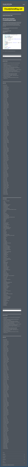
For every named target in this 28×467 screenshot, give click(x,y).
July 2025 (4, 91)
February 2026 (5, 341)
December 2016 (5, 167)
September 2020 (5, 134)
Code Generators (5, 215)
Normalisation (5, 252)
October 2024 (5, 97)
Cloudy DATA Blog (7, 4)
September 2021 (5, 125)
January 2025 (5, 95)
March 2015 (5, 181)
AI (3, 201)
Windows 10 (5, 302)
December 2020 (5, 386)
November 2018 (5, 404)
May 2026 (4, 340)
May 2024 (4, 100)
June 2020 (4, 136)
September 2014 (5, 187)
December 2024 (5, 96)
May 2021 (4, 382)
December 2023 (5, 358)
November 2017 (5, 157)
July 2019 (4, 143)
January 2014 (5, 194)
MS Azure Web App (6, 247)
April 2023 (4, 110)
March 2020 (5, 138)
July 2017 (4, 161)
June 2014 (4, 190)
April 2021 (4, 383)
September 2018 (5, 405)
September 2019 (5, 142)
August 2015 (5, 431)
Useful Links (5, 295)
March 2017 (5, 164)
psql (4, 270)
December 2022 (5, 114)
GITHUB (4, 238)
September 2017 (5, 159)
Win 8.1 (4, 301)
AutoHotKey (5, 206)
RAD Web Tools (5, 274)
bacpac (4, 211)
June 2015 (4, 433)
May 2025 (4, 92)
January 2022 (5, 121)
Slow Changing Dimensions (7, 282)
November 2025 (5, 87)
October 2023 (5, 360)
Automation (5, 207)
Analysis (4, 203)
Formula (4, 232)
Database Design (5, 224)
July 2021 (4, 126)
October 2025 (5, 88)
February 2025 (5, 94)
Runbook (4, 278)
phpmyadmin (5, 262)
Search (4, 280)
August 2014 (5, 188)
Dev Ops (4, 225)
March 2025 (5, 93)
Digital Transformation (6, 227)
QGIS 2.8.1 (4, 272)
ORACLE (4, 257)
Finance (4, 231)
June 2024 (4, 99)
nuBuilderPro (5, 254)
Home (3, 452)
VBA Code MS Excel (6, 298)
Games (4, 233)
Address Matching (5, 200)
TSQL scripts (5, 292)
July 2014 (4, 189)
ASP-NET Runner (5, 205)
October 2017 (5, 158)
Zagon (4, 304)
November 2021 (5, 123)
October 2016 (5, 169)
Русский (4, 305)
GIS (3, 237)
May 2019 (4, 145)
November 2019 (5, 141)
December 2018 (5, 149)
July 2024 (4, 98)
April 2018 (4, 408)
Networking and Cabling (6, 251)
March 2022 (5, 119)
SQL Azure (4, 285)
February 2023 (5, 112)
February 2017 (5, 165)
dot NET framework (6, 228)
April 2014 (4, 192)
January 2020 (5, 139)
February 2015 (5, 182)
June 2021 (4, 381)
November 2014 (5, 185)
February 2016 (5, 428)
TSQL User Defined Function (7, 293)
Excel (4, 230)
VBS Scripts (5, 299)
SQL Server (4, 459)
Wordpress (4, 303)
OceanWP (4, 255)
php (4, 261)
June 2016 (4, 171)
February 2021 (5, 385)
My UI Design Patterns (6, 249)
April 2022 (4, 118)
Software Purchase (5, 283)
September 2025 (5, 89)
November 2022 (5, 115)
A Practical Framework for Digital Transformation (10, 74)
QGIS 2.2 (4, 271)
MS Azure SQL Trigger (6, 246)
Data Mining (5, 223)
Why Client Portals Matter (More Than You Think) (10, 73)
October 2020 (5, 133)
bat (3, 212)
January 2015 (5, 183)
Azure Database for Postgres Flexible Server (9, 209)
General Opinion (5, 234)
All (3, 202)
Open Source (5, 256)
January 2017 (5, 166)
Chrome (4, 213)
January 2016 (5, 429)
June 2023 (4, 364)
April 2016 (4, 172)
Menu (24, 4)
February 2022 (5, 120)
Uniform (4, 294)
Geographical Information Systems (8, 235)
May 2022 (4, 117)
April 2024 (4, 101)
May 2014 (4, 191)
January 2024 (5, 103)
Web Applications (5, 300)
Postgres (4, 457)
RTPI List (4, 277)
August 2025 (5, 90)
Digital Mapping (5, 226)
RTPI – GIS (4, 276)
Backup (4, 210)
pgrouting (4, 260)
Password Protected (6, 258)
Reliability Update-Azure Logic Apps (8, 275)
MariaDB (4, 454)
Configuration (5, 216)
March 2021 (5, 384)
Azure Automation (5, 208)
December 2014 (5, 184)
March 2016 (5, 427)
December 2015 (5, 430)
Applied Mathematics (6, 204)
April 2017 (4, 163)
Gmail (4, 239)
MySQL (4, 250)
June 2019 (4, 144)
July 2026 (4, 339)
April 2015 (4, 180)
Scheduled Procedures (6, 279)
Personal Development (6, 259)
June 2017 (4, 162)
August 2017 (5, 160)
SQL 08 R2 (4, 284)
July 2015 (4, 432)
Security (4, 281)
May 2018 (4, 407)
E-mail (4, 229)
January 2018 (5, 156)
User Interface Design (6, 296)
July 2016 (4, 170)
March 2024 (5, 102)
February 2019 (5, 148)
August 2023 (5, 362)
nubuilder (4, 253)
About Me (4, 462)
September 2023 (5, 361)
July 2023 (4, 363)
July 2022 (4, 116)
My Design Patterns (6, 248)
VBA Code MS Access (6, 297)
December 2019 (5, 140)
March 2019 (5, 147)
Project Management (6, 269)
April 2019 (4, 146)
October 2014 (5, 186)
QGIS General (5, 273)
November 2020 (5, 387)
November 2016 (5, 168)
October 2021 (5, 124)
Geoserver (4, 236)
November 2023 (5, 359)
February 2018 (5, 410)
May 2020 (4, 137)
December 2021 (5, 122)
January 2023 (5, 113)
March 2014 (5, 193)
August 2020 (5, 135)
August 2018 (5, 406)
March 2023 (5, 111)
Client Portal (5, 214)
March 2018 (5, 409)
